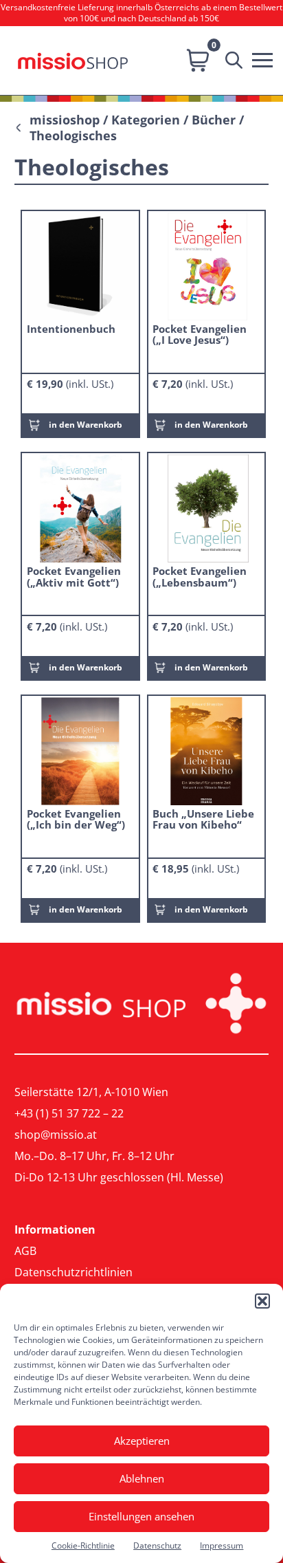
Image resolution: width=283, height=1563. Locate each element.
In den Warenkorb (85, 424)
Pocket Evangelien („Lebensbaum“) (199, 576)
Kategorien (145, 119)
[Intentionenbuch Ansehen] (81, 265)
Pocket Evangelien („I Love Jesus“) (199, 334)
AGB (25, 1250)
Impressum (221, 1545)
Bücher (214, 119)
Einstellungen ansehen (141, 1516)
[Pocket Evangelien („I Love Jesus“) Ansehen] (206, 265)
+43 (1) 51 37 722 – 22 (69, 1113)
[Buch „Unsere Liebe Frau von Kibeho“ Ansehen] (206, 750)
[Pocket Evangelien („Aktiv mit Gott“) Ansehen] (81, 507)
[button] (262, 1301)
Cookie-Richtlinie (83, 1545)
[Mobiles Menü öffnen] (266, 58)
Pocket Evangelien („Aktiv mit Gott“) (74, 576)
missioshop (65, 119)
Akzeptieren (142, 1440)
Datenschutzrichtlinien (73, 1272)
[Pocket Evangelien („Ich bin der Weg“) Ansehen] (81, 750)
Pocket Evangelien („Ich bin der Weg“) (76, 819)
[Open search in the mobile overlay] (237, 60)
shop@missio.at (55, 1134)
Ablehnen (142, 1478)
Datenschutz (157, 1545)
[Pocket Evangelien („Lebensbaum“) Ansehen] (206, 507)
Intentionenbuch (71, 329)
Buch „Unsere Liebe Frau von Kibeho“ (203, 819)
